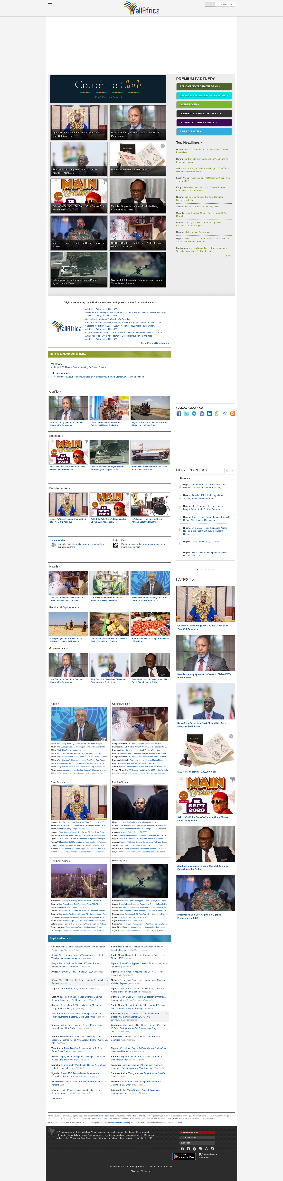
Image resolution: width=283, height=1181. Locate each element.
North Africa (119, 782)
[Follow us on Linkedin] (200, 1149)
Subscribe (185, 1143)
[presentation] (226, 470)
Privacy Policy (137, 1166)
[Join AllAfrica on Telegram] (194, 413)
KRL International (60, 373)
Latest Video (120, 540)
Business (55, 435)
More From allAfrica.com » (155, 343)
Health (53, 566)
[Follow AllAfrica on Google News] (202, 413)
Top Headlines (188, 142)
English (211, 4)
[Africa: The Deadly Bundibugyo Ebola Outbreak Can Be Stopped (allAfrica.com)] (79, 724)
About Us (168, 1166)
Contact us (178, 1123)
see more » (56, 1098)
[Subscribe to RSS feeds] (232, 413)
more (229, 256)
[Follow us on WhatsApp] (206, 1149)
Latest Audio (58, 540)
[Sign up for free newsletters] (225, 413)
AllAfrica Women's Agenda (197, 122)
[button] (197, 569)
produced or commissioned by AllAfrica (121, 1123)
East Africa (57, 782)
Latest (183, 580)
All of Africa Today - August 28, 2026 (197, 206)
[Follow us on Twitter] (188, 1149)
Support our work (189, 1132)
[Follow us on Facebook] (182, 1149)
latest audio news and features (84, 544)
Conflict (54, 391)
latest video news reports (143, 544)
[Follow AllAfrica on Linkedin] (209, 413)
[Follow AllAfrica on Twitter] (186, 413)
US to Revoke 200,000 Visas (194, 232)
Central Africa (120, 703)
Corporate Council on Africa (199, 113)
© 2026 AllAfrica (117, 1166)
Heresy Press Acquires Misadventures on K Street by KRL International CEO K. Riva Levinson (99, 377)
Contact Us (154, 1166)
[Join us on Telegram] (194, 1149)
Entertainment (58, 488)
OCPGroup (188, 104)
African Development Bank (199, 86)
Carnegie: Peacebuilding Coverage (203, 95)
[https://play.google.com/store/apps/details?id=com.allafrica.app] (184, 1157)
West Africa (118, 861)
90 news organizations (105, 1116)
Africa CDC (56, 364)
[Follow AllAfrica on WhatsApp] (217, 413)
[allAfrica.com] (66, 326)
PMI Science (189, 131)
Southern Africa (60, 861)
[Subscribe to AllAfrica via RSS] (212, 1149)
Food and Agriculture (62, 607)
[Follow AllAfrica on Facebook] (179, 413)
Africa (54, 703)
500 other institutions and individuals (136, 1116)
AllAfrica (141, 8)
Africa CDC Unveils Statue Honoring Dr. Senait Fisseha (80, 367)
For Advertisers (189, 1138)
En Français (222, 4)
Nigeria (184, 478)
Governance (57, 648)
